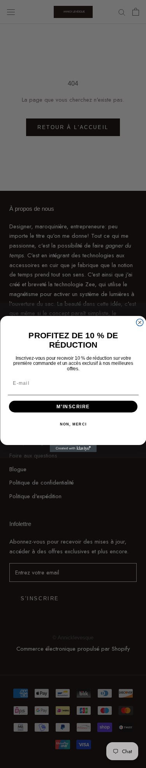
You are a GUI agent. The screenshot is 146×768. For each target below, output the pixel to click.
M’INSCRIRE (73, 406)
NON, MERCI (73, 424)
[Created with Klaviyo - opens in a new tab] (73, 448)
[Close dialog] (139, 322)
